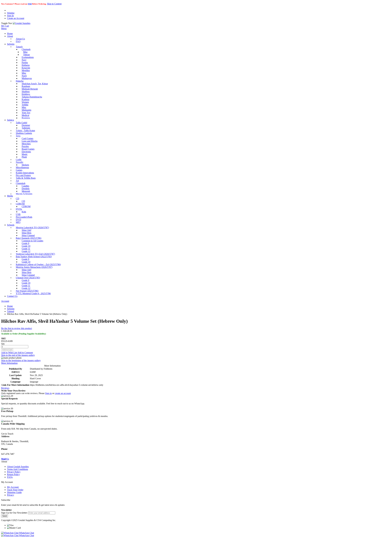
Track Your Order (15, 489)
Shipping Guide (14, 492)
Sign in (48, 393)
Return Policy (13, 474)
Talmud (10, 311)
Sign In (10, 15)
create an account (63, 393)
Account (5, 301)
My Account (13, 487)
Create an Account (15, 18)
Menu (4, 28)
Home (10, 306)
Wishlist (10, 13)
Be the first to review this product (16, 328)
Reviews (5, 388)
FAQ (30, 4)
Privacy (10, 495)
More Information (9, 363)
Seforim (10, 308)
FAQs (10, 477)
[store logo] (21, 23)
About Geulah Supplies (18, 466)
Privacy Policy (14, 472)
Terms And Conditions (17, 469)
